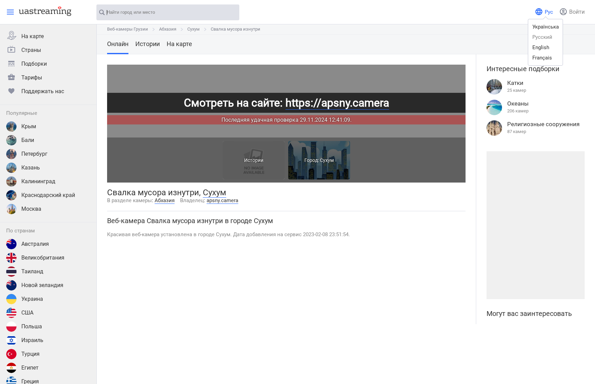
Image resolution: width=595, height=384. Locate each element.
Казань (30, 167)
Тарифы (31, 77)
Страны (31, 50)
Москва (31, 209)
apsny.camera (222, 200)
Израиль (32, 340)
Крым (28, 126)
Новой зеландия (42, 285)
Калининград (38, 181)
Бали (27, 140)
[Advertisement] (535, 225)
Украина (32, 299)
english (540, 47)
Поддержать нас (42, 91)
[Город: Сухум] (319, 177)
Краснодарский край (48, 195)
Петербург (34, 154)
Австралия (35, 244)
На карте (32, 36)
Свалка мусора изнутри (235, 29)
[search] (230, 13)
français (542, 58)
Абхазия (167, 29)
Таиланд (32, 271)
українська (545, 27)
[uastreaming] (43, 11)
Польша (31, 326)
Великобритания (42, 257)
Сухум (193, 29)
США (27, 312)
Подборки (34, 64)
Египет (30, 367)
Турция (30, 354)
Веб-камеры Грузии (127, 29)
